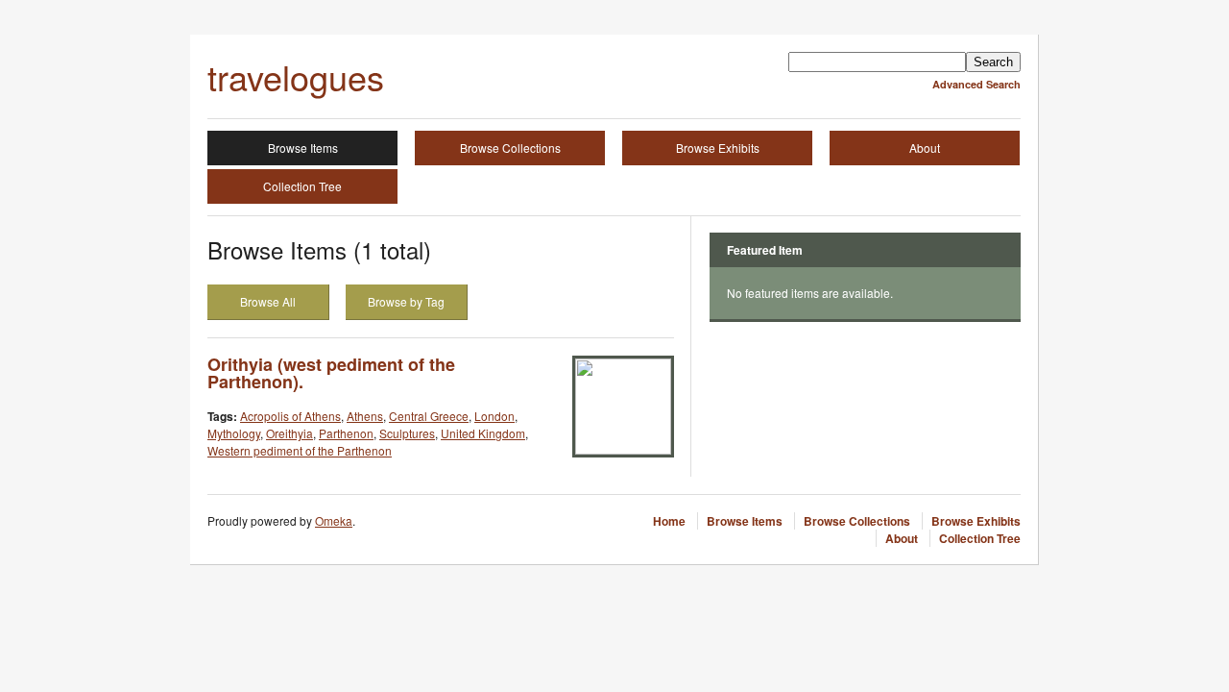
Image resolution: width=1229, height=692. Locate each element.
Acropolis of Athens (290, 416)
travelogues (295, 76)
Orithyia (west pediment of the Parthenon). (331, 373)
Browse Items (303, 147)
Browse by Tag (406, 301)
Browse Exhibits (717, 147)
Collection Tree (302, 186)
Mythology (233, 433)
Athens (365, 416)
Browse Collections (510, 147)
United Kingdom (483, 433)
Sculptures (407, 433)
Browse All (268, 301)
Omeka (333, 520)
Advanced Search (976, 84)
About (924, 147)
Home (669, 521)
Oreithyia (289, 433)
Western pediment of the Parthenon (299, 450)
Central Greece (429, 416)
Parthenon (346, 433)
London (494, 416)
